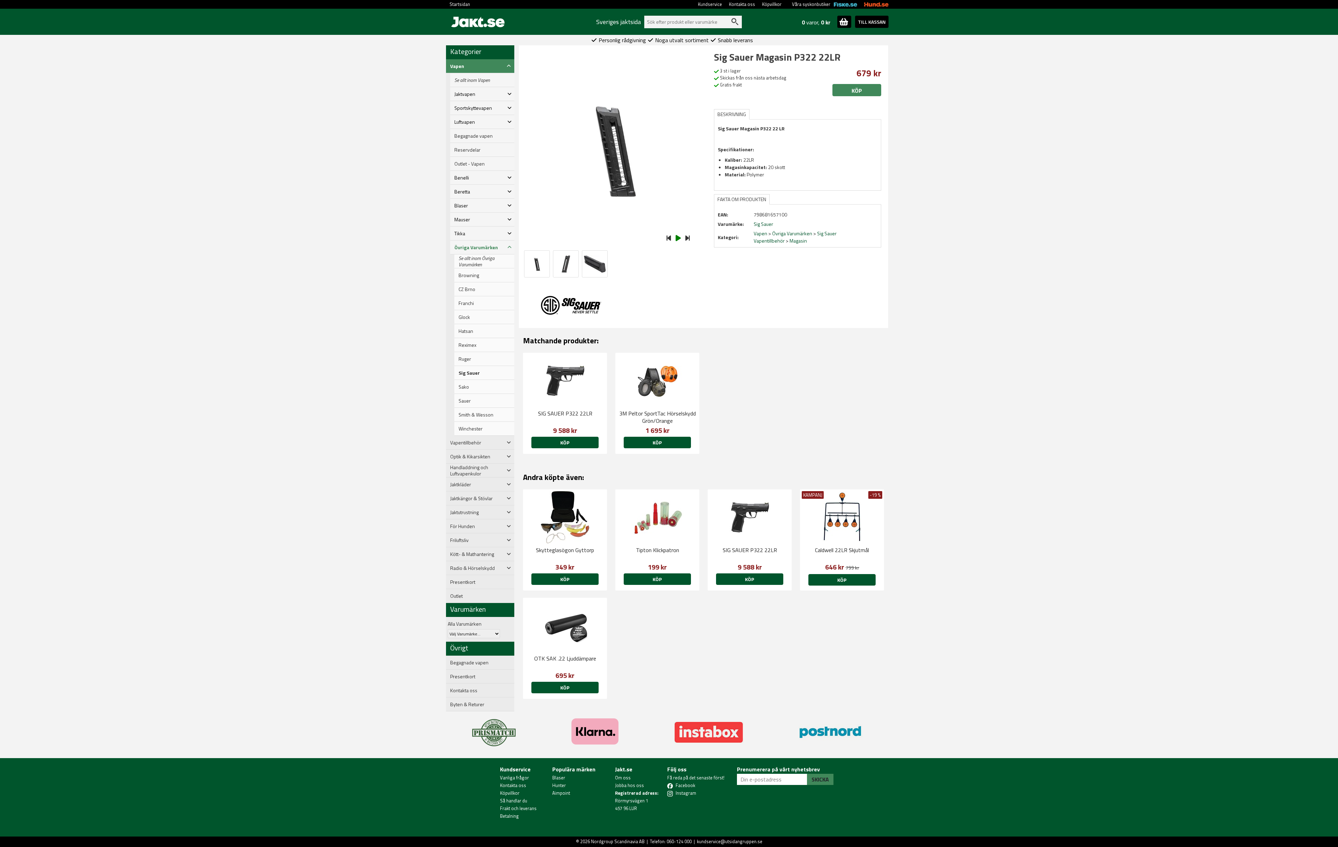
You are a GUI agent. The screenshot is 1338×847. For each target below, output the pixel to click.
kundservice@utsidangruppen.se (729, 841)
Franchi (466, 303)
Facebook (685, 785)
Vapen (760, 233)
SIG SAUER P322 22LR (565, 413)
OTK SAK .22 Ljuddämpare (565, 658)
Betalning (509, 815)
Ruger (465, 359)
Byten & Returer (467, 704)
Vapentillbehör (769, 240)
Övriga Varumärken (792, 233)
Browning (469, 275)
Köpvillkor (772, 4)
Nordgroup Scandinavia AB (618, 841)
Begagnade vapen (473, 136)
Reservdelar (467, 150)
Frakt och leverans (518, 808)
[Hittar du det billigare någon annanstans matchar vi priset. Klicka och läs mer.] (494, 728)
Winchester (471, 429)
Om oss (623, 777)
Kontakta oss (742, 4)
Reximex (467, 345)
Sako (464, 387)
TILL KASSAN (872, 21)
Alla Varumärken (465, 623)
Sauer (465, 401)
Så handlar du (513, 800)
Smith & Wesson (476, 415)
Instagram (686, 792)
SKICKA (820, 779)
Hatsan (466, 331)
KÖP (841, 579)
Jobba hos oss (629, 785)
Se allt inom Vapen (472, 80)
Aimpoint (561, 792)
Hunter (559, 785)
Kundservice (710, 4)
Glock (464, 317)
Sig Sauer (469, 373)
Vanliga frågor (514, 777)
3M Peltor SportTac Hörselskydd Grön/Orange (657, 417)
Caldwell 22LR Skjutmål (842, 550)
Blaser (558, 777)
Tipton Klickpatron (657, 550)
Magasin (798, 240)
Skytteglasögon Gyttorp (565, 550)
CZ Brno (467, 289)
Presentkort (462, 582)
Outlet (456, 596)
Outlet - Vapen (469, 164)
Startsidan (459, 4)
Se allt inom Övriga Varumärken (476, 261)
